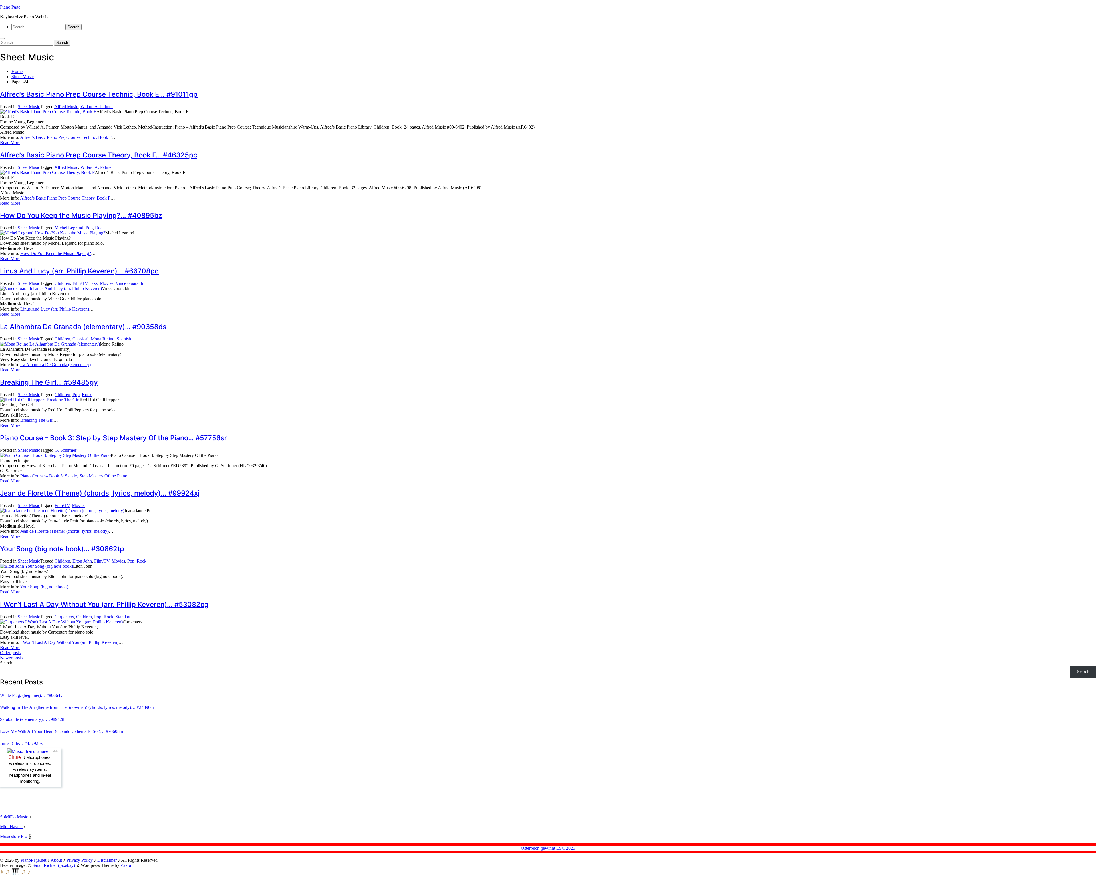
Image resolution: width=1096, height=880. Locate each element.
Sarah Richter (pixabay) (53, 865)
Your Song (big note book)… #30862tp (62, 549)
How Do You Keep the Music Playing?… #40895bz (81, 215)
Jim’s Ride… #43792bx (21, 743)
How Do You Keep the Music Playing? (55, 253)
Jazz (94, 283)
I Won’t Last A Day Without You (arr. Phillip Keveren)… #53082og (104, 604)
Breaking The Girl (36, 420)
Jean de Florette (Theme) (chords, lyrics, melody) (64, 531)
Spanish (124, 338)
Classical (80, 338)
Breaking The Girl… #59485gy (49, 382)
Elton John (82, 561)
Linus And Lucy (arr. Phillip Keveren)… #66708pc (79, 271)
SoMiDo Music (14, 816)
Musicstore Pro (13, 836)
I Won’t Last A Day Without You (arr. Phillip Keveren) (69, 642)
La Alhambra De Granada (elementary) (55, 364)
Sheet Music (29, 106)
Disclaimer (107, 860)
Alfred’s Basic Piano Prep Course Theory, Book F (65, 198)
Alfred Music (66, 106)
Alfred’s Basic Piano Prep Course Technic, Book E (66, 137)
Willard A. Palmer (96, 106)
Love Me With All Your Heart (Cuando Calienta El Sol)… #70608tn (61, 731)
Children (62, 283)
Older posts (10, 652)
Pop (89, 227)
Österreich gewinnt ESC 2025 (548, 848)
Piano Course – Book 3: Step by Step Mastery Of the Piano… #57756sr (113, 438)
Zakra (125, 865)
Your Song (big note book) (44, 586)
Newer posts (11, 657)
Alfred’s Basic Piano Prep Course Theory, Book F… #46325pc (98, 155)
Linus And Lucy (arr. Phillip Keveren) (54, 309)
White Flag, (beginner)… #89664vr (32, 695)
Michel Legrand (69, 227)
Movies (106, 283)
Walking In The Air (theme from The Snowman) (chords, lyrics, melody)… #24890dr (77, 707)
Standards (124, 616)
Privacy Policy (80, 860)
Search (6, 662)
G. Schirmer (65, 450)
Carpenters (64, 616)
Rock (100, 227)
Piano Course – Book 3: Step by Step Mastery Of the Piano (73, 475)
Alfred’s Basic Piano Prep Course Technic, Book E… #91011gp (99, 94)
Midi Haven (11, 826)
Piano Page (10, 7)
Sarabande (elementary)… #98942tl (32, 719)
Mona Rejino (102, 338)
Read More (10, 142)
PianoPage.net (33, 860)
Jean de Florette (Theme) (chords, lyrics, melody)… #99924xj (100, 493)
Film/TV (80, 283)
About (56, 860)
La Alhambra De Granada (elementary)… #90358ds (83, 327)
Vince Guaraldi (129, 283)
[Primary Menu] (2, 38)
